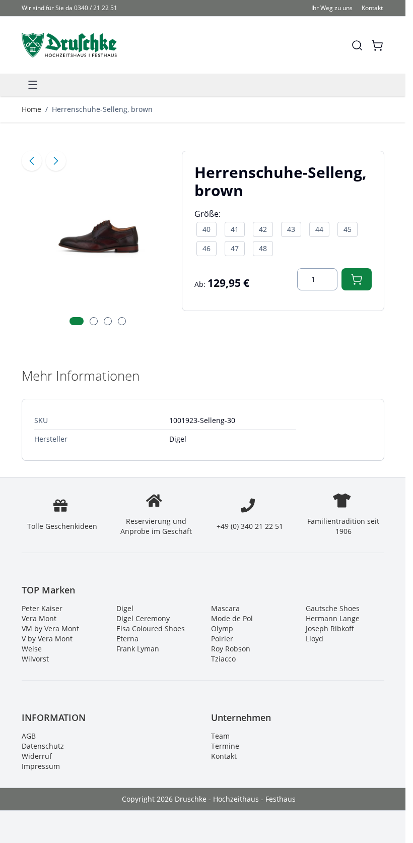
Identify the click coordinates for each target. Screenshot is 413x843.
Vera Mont (39, 618)
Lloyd (314, 638)
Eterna (127, 638)
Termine (225, 746)
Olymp (222, 628)
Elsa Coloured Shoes (150, 628)
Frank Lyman (137, 648)
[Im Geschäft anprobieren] (356, 279)
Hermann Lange (333, 618)
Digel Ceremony (143, 618)
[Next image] (56, 161)
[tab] (77, 321)
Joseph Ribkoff (330, 628)
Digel (124, 608)
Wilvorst (35, 659)
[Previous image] (32, 161)
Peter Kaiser (42, 608)
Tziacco (223, 659)
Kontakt (372, 8)
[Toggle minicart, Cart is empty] (377, 45)
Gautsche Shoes (333, 608)
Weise (32, 648)
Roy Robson (230, 648)
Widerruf (37, 756)
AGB (29, 736)
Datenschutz (43, 746)
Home (31, 109)
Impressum (41, 766)
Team (220, 736)
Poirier (222, 638)
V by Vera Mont (47, 638)
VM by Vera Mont (50, 628)
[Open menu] (33, 85)
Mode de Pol (232, 618)
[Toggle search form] (357, 45)
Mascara (225, 608)
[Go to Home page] (69, 45)
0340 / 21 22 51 (95, 8)
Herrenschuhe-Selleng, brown (102, 109)
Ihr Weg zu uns (332, 8)
